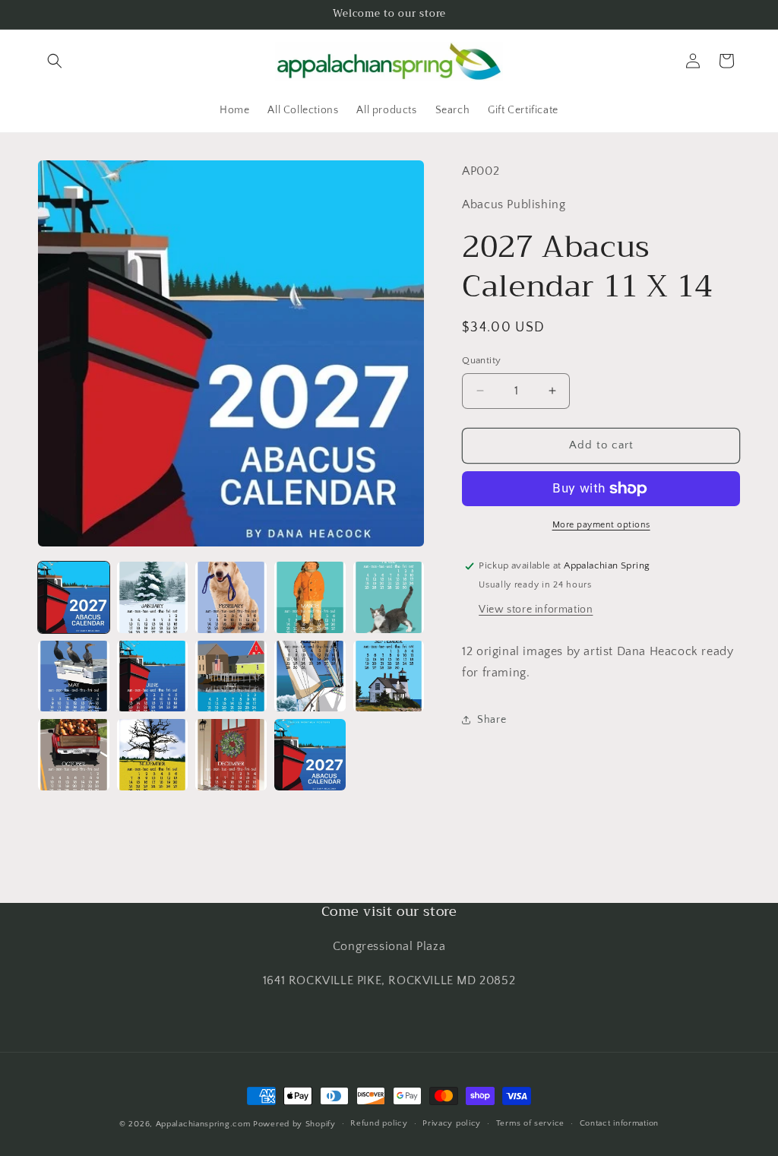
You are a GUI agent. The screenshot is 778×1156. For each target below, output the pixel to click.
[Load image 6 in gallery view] (73, 676)
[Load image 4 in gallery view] (310, 597)
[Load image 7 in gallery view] (152, 676)
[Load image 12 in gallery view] (152, 754)
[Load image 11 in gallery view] (73, 754)
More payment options (601, 525)
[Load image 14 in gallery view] (310, 754)
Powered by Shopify (294, 1124)
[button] (54, 61)
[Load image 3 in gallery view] (231, 597)
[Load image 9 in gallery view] (310, 676)
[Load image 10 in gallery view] (389, 676)
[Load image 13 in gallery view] (231, 754)
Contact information (619, 1123)
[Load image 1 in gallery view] (73, 597)
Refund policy (378, 1123)
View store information (536, 609)
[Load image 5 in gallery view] (389, 597)
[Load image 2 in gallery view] (152, 597)
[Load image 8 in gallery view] (231, 676)
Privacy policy (451, 1123)
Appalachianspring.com (203, 1124)
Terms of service (530, 1123)
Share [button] (491, 720)
